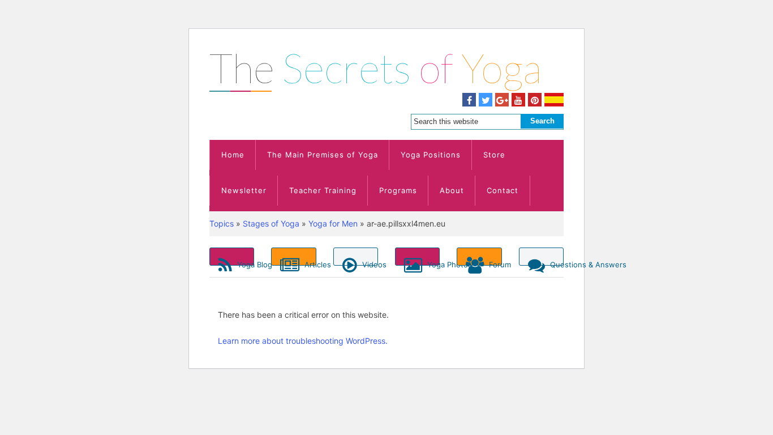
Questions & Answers (556, 263)
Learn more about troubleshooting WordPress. (303, 341)
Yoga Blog (244, 263)
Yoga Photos (432, 263)
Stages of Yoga (271, 223)
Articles (309, 263)
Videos (369, 263)
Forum (494, 263)
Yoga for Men (333, 223)
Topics (221, 223)
